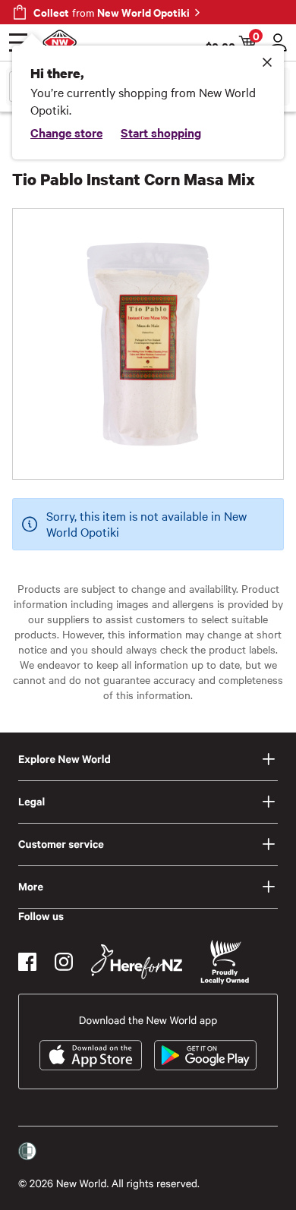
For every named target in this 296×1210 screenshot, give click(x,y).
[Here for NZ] (136, 961)
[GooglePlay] (205, 1055)
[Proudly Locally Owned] (224, 962)
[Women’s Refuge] (27, 1151)
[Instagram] (64, 962)
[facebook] (27, 962)
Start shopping (161, 132)
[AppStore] (90, 1055)
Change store (66, 132)
